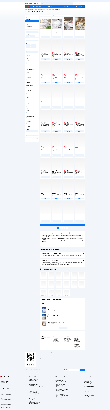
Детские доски (76, 347)
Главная (26, 9)
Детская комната (30, 9)
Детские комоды (66, 343)
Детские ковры (76, 338)
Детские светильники (55, 339)
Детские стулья (66, 335)
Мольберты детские (77, 346)
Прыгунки (75, 343)
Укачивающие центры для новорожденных (77, 342)
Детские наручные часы (56, 341)
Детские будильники (55, 338)
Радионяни (54, 337)
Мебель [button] (42, 336)
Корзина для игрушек (77, 337)
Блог (63, 360)
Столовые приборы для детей (78, 335)
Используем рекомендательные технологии (31, 370)
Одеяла (28, 22)
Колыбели (65, 342)
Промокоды (41, 358)
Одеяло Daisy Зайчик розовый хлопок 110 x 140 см (56, 322)
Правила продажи (42, 357)
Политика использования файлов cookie (44, 360)
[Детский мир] (32, 3)
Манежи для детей (66, 344)
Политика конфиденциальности (44, 359)
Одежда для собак (76, 358)
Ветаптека (75, 359)
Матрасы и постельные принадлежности (41, 9)
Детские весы (54, 335)
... (65, 227)
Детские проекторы (55, 342)
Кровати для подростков (67, 338)
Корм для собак (76, 357)
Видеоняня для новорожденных (57, 336)
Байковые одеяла (29, 24)
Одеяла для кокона (29, 26)
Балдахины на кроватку (67, 340)
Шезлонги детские (76, 344)
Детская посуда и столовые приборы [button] (45, 338)
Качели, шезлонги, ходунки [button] (45, 340)
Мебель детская (55, 344)
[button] (83, 6)
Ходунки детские (76, 340)
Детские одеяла (51, 9)
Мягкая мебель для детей (67, 336)
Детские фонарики (55, 340)
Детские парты (76, 345)
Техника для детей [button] (44, 335)
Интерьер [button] (42, 339)
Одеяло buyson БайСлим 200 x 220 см (54, 309)
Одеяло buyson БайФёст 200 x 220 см (54, 315)
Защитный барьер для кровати (67, 339)
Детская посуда (76, 336)
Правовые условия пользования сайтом (36, 369)
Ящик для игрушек (76, 339)
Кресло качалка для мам (67, 341)
